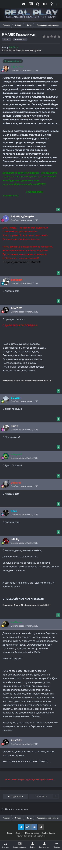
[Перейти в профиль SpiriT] (6, 428)
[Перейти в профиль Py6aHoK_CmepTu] (6, 218)
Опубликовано (24, 70)
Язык (9, 833)
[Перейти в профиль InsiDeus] (6, 624)
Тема (18, 833)
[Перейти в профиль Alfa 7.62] (6, 310)
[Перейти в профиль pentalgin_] (6, 281)
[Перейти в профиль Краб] (6, 513)
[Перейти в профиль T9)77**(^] (6, 69)
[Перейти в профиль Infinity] (6, 541)
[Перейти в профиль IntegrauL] (6, 456)
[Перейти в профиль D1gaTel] (6, 484)
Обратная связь (31, 833)
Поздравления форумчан (28, 50)
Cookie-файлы (48, 833)
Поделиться (16, 796)
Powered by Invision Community (31, 836)
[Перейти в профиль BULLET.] (6, 399)
